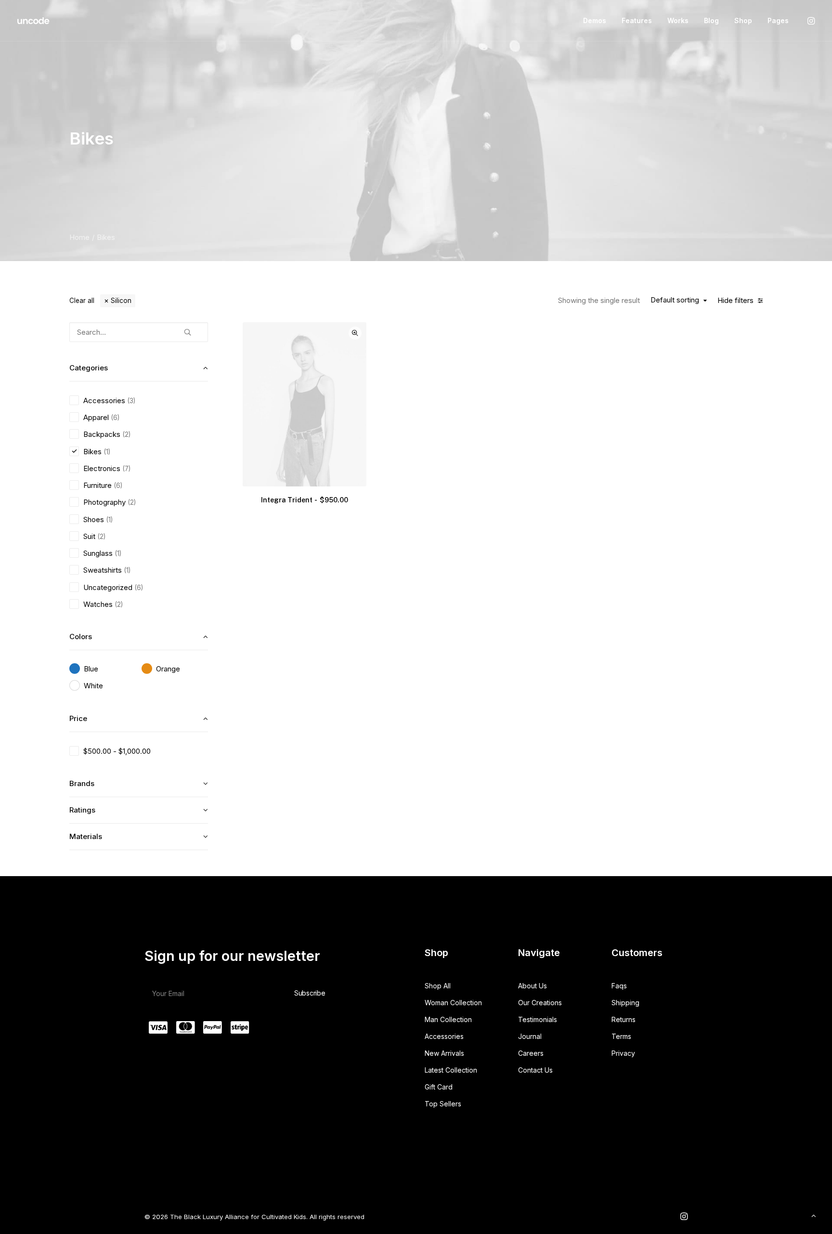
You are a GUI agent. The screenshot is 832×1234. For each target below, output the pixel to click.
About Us (532, 986)
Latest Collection (451, 1070)
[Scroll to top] (813, 1215)
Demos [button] (594, 20)
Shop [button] (743, 20)
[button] (810, 20)
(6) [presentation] (115, 417)
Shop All (438, 986)
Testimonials (537, 1019)
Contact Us (535, 1070)
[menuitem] (594, 20)
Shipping (625, 1002)
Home (79, 237)
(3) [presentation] (131, 401)
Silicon (121, 300)
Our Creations (540, 1002)
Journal (530, 1036)
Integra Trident (304, 500)
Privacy (623, 1053)
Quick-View (355, 333)
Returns (623, 1019)
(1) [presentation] (107, 452)
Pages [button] (778, 20)
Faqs (619, 986)
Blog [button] (711, 20)
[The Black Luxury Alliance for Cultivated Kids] (33, 20)
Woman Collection (453, 1002)
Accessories (444, 1036)
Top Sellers (443, 1104)
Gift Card (439, 1087)
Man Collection (448, 1019)
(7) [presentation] (126, 469)
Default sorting (674, 300)
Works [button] (678, 20)
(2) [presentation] (126, 434)
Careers (531, 1053)
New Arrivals (444, 1053)
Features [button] (637, 20)
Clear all (81, 300)
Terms (621, 1036)
